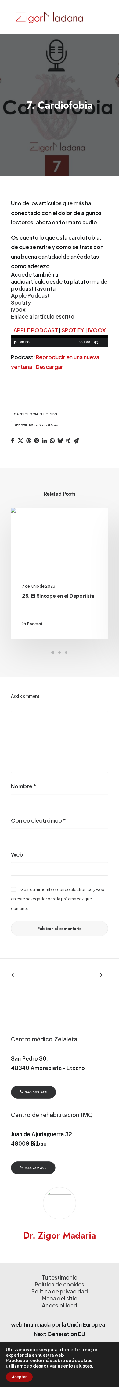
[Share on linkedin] (44, 440)
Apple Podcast (30, 295)
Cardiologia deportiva (35, 414)
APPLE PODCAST (35, 329)
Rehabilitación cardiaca (37, 425)
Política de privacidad (59, 1291)
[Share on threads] (28, 440)
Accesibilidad (59, 1305)
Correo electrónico (38, 820)
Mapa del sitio (60, 1298)
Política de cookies (59, 1284)
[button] (105, 17)
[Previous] (30, 975)
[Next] (88, 975)
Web (17, 854)
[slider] (20, 349)
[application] (59, 341)
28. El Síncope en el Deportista (58, 595)
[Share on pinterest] (36, 440)
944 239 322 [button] (35, 1167)
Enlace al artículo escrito (42, 316)
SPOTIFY (73, 329)
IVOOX (97, 329)
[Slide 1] (52, 652)
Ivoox (18, 309)
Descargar (49, 366)
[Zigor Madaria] (49, 16)
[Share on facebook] (12, 440)
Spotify (21, 302)
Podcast (35, 624)
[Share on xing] (68, 440)
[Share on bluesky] (60, 440)
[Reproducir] (15, 342)
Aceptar (19, 1377)
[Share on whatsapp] (52, 440)
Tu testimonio (60, 1277)
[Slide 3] (66, 652)
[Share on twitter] (20, 440)
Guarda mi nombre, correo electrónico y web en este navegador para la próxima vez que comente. (57, 899)
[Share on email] (76, 440)
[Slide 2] (59, 652)
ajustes (84, 1365)
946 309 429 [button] (36, 1092)
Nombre (23, 785)
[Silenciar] (95, 342)
